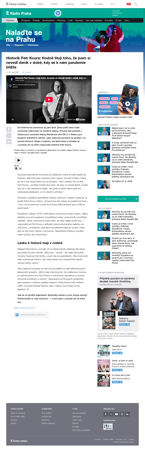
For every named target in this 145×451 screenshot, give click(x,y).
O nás (119, 20)
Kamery (115, 15)
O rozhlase (99, 4)
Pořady (36, 20)
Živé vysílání (104, 107)
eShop (13, 423)
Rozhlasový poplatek (81, 430)
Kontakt (109, 20)
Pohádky (102, 102)
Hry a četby (103, 98)
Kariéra (75, 423)
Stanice (84, 4)
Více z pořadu (105, 208)
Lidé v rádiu (77, 420)
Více (127, 20)
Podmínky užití (121, 439)
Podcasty (46, 420)
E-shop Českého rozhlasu (111, 273)
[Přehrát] (18, 160)
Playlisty (61, 20)
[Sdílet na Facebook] (8, 129)
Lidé (70, 20)
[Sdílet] (20, 168)
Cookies (98, 439)
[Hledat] (136, 4)
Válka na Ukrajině (18, 413)
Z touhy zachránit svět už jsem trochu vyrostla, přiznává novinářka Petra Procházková (124, 146)
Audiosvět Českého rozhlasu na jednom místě (114, 117)
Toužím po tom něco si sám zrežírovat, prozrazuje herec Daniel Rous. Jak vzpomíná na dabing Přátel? (125, 243)
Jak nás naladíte (94, 20)
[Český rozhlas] (16, 4)
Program (54, 4)
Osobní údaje (108, 439)
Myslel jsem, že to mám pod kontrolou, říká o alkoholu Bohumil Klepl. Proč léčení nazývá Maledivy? (124, 133)
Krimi (113, 98)
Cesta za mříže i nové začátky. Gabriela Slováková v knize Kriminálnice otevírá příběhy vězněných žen (123, 172)
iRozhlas (40, 4)
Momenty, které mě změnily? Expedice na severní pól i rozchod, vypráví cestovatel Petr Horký (123, 258)
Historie (10, 20)
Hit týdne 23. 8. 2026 (122, 181)
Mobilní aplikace (48, 423)
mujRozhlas (69, 4)
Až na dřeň (26, 72)
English (131, 439)
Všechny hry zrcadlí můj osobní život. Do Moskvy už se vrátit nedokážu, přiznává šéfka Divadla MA (125, 158)
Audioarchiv (117, 13)
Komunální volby (18, 416)
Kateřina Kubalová (27, 308)
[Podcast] (16, 168)
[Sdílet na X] (8, 135)
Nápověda (76, 416)
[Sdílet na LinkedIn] (8, 141)
